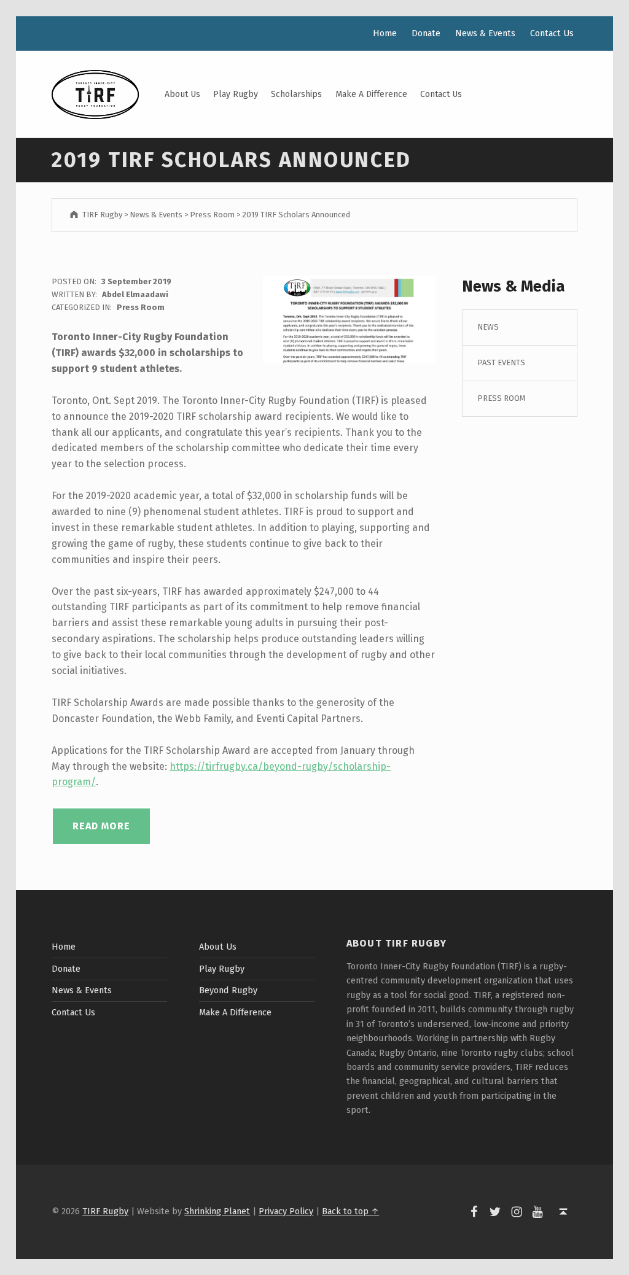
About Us (182, 94)
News (488, 326)
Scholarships (296, 94)
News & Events (485, 33)
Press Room (141, 307)
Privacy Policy (286, 1211)
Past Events (501, 362)
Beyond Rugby (228, 990)
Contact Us (441, 94)
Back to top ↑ (350, 1211)
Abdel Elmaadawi (135, 294)
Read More (101, 826)
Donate (426, 33)
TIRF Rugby (105, 1211)
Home (385, 33)
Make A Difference (371, 94)
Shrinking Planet (217, 1211)
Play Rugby (235, 94)
